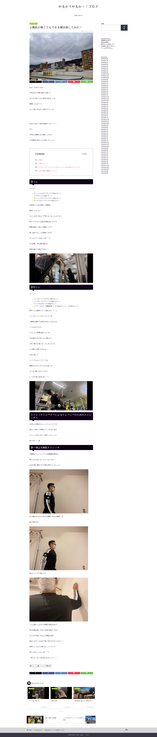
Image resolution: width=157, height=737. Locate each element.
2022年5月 (104, 156)
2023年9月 (104, 125)
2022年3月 (104, 160)
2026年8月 (104, 58)
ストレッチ (33, 665)
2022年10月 (105, 146)
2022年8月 (104, 150)
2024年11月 (105, 99)
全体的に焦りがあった (108, 46)
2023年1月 (104, 140)
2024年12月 (105, 97)
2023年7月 (104, 129)
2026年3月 (104, 68)
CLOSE (84, 153)
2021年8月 (104, 173)
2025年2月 (104, 93)
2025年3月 (104, 91)
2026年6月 (104, 62)
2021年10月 (105, 169)
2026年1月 (104, 72)
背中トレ (42, 163)
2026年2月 (104, 70)
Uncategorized (33, 23)
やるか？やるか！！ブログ (79, 6)
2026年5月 (104, 64)
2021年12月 (105, 165)
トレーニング (42, 665)
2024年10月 (105, 100)
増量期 (49, 665)
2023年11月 (105, 121)
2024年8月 (104, 104)
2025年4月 (104, 89)
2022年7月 (104, 152)
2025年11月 (105, 76)
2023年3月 (104, 137)
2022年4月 (104, 158)
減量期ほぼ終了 (106, 40)
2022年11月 (105, 144)
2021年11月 (105, 167)
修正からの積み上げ (107, 44)
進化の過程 (104, 42)
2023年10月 (105, 123)
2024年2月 (104, 116)
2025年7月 (104, 83)
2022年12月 (105, 142)
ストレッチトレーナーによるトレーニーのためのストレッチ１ (59, 167)
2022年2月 (104, 161)
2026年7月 (104, 60)
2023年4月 (104, 135)
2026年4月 (104, 66)
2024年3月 (104, 114)
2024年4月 (104, 112)
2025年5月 (104, 87)
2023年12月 (105, 120)
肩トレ (41, 160)
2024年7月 (104, 106)
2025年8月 (104, 81)
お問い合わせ (78, 15)
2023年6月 (104, 131)
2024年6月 (104, 108)
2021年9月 (104, 171)
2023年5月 (104, 133)
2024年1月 (104, 118)
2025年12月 (105, 74)
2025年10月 (105, 78)
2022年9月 (104, 148)
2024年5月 (104, 110)
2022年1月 (104, 163)
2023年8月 (104, 127)
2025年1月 (104, 95)
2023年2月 (104, 139)
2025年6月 (104, 85)
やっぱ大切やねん (107, 48)
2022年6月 (104, 154)
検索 (102, 23)
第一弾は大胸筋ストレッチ (48, 171)
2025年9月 (104, 79)
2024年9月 (104, 102)
